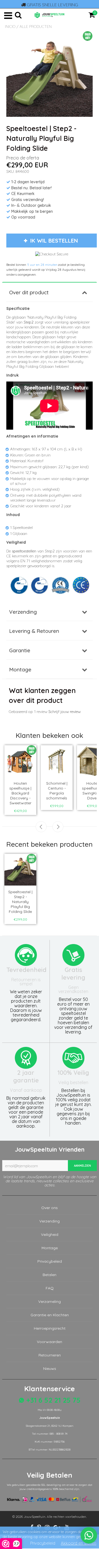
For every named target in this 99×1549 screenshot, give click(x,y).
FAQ (50, 1288)
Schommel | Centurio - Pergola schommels (56, 790)
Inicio (10, 26)
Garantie (19, 650)
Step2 (29, 322)
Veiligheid (49, 1234)
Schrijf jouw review (64, 711)
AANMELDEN (82, 1165)
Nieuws (49, 1368)
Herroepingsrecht (49, 1328)
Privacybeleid (49, 1261)
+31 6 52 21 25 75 (52, 1400)
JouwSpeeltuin (34, 1517)
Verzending (23, 611)
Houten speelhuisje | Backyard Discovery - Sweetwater (20, 793)
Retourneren (49, 1355)
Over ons (49, 1207)
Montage (20, 669)
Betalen (49, 1274)
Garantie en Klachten (50, 1314)
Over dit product (29, 292)
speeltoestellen (24, 551)
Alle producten (36, 26)
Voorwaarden (49, 1341)
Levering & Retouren (34, 631)
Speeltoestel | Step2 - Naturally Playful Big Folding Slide (20, 901)
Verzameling (49, 1301)
